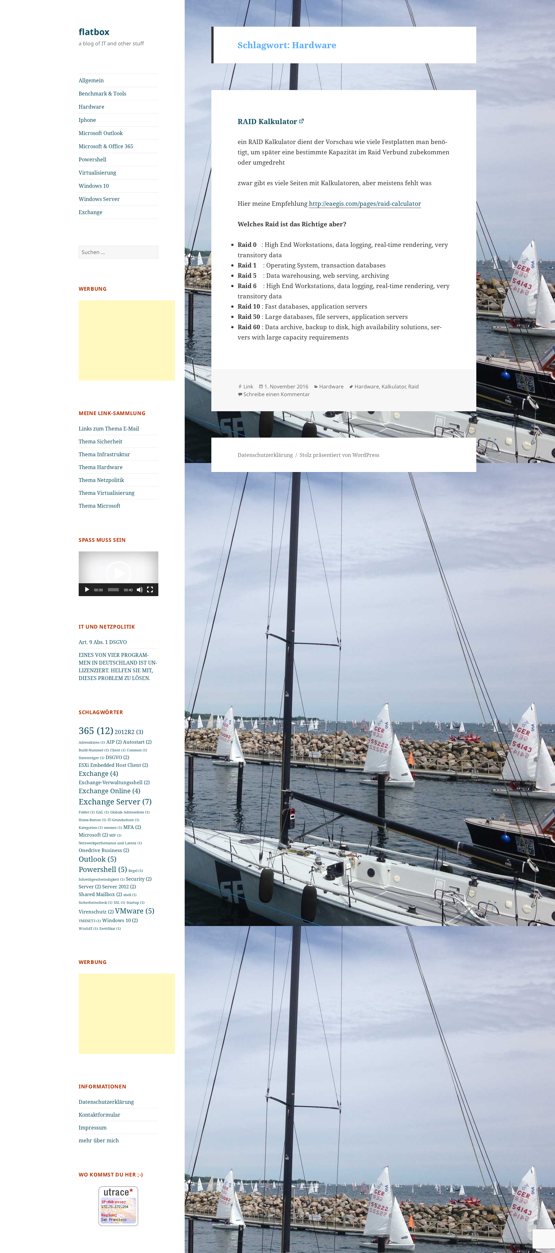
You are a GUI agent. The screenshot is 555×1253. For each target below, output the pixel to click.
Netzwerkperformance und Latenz (110, 843)
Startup (136, 902)
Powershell (92, 159)
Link (248, 386)
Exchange (90, 212)
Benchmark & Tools (102, 93)
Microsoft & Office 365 (106, 146)
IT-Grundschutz (123, 820)
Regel (135, 870)
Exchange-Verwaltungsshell (114, 782)
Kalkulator (394, 386)
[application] (118, 573)
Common (137, 750)
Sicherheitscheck (95, 902)
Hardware (91, 106)
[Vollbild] (150, 589)
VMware (134, 910)
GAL (102, 812)
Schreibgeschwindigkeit (102, 879)
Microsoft (93, 834)
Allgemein (91, 80)
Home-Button (92, 820)
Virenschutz (96, 911)
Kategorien (91, 827)
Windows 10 (94, 185)
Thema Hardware (101, 467)
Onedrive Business (104, 850)
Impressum (93, 1127)
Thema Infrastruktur (104, 454)
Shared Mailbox (100, 894)
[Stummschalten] (140, 589)
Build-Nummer (94, 750)
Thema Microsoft (99, 505)
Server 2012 (119, 886)
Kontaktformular (99, 1114)
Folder (87, 812)
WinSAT (88, 928)
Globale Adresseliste (130, 812)
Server (90, 886)
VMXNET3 (90, 921)
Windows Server (99, 199)
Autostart (137, 742)
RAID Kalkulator (267, 121)
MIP (115, 835)
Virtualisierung (97, 172)
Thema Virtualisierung (107, 492)
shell (130, 895)
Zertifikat (110, 928)
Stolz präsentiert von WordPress (339, 455)
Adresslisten (92, 742)
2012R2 (129, 732)
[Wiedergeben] (87, 589)
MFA (132, 827)
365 (96, 730)
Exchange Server (115, 801)
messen (113, 827)
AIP (114, 742)
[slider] (113, 589)
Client (118, 750)
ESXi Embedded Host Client (113, 765)
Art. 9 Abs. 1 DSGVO (103, 642)
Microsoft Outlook (101, 133)
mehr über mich (99, 1140)
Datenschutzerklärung (106, 1101)
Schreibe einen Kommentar (276, 394)
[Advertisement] (127, 340)
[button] (118, 574)
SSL (119, 902)
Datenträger (91, 758)
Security (139, 879)
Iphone (87, 119)
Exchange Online (109, 790)
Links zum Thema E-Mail (109, 428)
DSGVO (117, 757)
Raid (413, 386)
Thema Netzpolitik (101, 480)
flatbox (94, 32)
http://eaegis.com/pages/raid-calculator (365, 203)
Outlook (98, 859)
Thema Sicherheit (100, 441)
